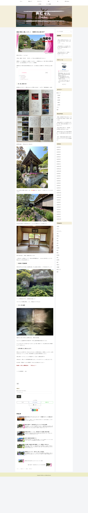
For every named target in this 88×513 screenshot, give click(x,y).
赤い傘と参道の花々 (23, 75)
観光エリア (59, 92)
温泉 (57, 109)
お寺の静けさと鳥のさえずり (24, 79)
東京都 (59, 95)
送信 (19, 396)
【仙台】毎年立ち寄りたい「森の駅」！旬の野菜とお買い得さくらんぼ (64, 128)
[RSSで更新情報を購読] (37, 410)
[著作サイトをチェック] (33, 410)
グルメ (58, 107)
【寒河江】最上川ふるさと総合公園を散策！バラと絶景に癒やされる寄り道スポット (64, 133)
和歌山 (59, 102)
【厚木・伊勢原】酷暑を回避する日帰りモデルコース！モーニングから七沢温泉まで (64, 138)
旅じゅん (64, 69)
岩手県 (59, 104)
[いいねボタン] (18, 383)
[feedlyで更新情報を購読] (35, 410)
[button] (35, 405)
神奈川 (18, 388)
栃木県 (59, 100)
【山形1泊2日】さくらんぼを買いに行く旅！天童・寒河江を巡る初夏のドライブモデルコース (64, 47)
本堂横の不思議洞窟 (23, 76)
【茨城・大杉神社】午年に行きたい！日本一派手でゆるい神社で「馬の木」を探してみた (64, 41)
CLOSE (46, 72)
